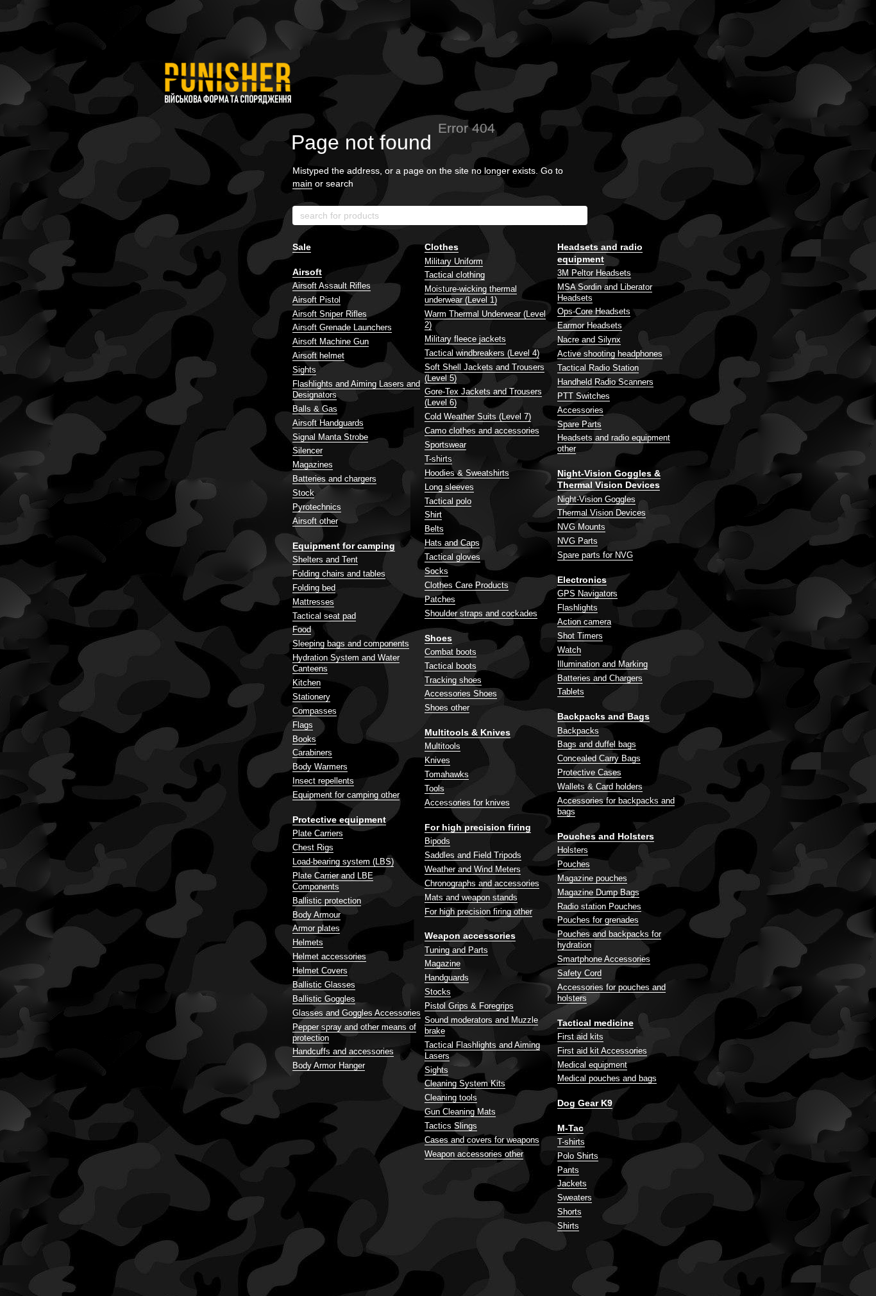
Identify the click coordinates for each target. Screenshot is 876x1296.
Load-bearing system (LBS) (343, 861)
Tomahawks (447, 774)
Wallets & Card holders (600, 786)
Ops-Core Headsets (593, 311)
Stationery (311, 697)
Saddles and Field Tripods (473, 855)
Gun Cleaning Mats (460, 1111)
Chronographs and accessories (482, 883)
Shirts (568, 1226)
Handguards (447, 977)
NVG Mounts (581, 527)
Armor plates (316, 928)
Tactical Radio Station (598, 368)
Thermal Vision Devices (601, 513)
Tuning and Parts (456, 950)
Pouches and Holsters (605, 836)
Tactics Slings (451, 1126)
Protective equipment (339, 819)
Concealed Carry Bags (599, 758)
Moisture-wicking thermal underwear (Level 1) (471, 294)
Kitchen (306, 682)
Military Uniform (454, 261)
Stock (303, 493)
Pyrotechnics (316, 507)
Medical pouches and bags (607, 1078)
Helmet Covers (320, 970)
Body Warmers (320, 766)
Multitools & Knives (467, 732)
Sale (301, 247)
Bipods (437, 841)
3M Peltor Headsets (594, 273)
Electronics (582, 580)
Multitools (442, 746)
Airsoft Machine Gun (330, 341)
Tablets (570, 691)
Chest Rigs (312, 847)
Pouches (573, 864)
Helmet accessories (329, 956)
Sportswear (445, 445)
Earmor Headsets (589, 325)
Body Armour (316, 915)
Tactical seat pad (324, 616)
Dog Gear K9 (584, 1103)
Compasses (314, 711)
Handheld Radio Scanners (605, 382)
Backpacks (578, 731)
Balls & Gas (314, 409)
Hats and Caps (452, 543)
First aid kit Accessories (602, 1051)
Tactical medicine (595, 1023)
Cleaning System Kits (465, 1083)
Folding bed (313, 588)
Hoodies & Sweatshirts (467, 473)
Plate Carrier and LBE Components (332, 881)
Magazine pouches (592, 878)
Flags (302, 725)
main (302, 183)
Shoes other (447, 707)
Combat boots (450, 652)
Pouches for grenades (598, 920)
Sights (304, 369)
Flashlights (577, 607)
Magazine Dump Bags (598, 892)
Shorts (569, 1211)
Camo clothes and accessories (482, 430)
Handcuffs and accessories (343, 1051)
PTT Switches (583, 396)
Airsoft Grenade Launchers (342, 327)
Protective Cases (589, 772)
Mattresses (313, 602)
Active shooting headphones (609, 353)
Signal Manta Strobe (330, 437)
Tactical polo (448, 501)
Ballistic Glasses (323, 984)
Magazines (312, 464)
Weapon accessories (470, 935)
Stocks (438, 992)
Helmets (307, 942)
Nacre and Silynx (589, 339)
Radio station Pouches (599, 906)
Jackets (572, 1183)
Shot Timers (580, 636)
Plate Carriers (317, 833)
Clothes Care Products (467, 585)
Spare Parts (579, 424)
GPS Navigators (587, 593)
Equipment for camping (343, 546)
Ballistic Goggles (323, 999)
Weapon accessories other (474, 1154)
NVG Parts (577, 541)
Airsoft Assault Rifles (331, 285)
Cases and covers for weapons (482, 1140)
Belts (434, 529)
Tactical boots (450, 666)
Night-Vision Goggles (596, 499)
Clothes (442, 247)
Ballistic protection (326, 900)
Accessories (580, 410)
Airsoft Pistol (316, 300)
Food (301, 629)
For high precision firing (478, 827)
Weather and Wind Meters (473, 869)
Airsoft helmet (318, 355)
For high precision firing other (478, 911)
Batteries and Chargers (600, 678)
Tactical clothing (455, 275)
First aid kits (580, 1036)
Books (304, 739)
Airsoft (307, 272)
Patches (440, 599)
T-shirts (438, 459)
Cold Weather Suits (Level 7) (478, 416)
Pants (568, 1170)
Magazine (442, 963)
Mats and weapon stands (471, 897)
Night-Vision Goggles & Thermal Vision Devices (609, 479)
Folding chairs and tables (338, 573)
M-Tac (570, 1128)
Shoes (438, 638)
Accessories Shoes (461, 693)
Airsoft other (315, 521)
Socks (436, 571)
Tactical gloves (452, 557)
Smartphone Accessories (603, 959)
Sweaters (574, 1197)
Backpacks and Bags (603, 716)
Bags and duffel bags (596, 744)
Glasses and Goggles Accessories (356, 1013)
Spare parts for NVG (595, 555)
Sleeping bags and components (350, 643)
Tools (434, 788)
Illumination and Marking (602, 664)
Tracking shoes (453, 680)
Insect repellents (323, 781)
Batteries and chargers (334, 479)
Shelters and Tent (325, 559)
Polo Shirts (577, 1156)
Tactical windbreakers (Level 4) (482, 353)
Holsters (572, 850)
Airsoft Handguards (328, 423)
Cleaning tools (451, 1097)
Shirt (433, 514)
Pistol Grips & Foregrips (469, 1006)
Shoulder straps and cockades (481, 613)
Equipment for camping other (346, 795)
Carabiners (312, 752)
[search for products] (577, 215)
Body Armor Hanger (328, 1065)
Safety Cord (579, 973)
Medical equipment (592, 1065)
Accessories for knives (467, 802)
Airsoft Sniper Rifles (329, 314)
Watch (569, 650)
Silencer (307, 450)
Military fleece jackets (465, 339)
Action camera (584, 622)
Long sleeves (449, 487)
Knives (437, 760)
